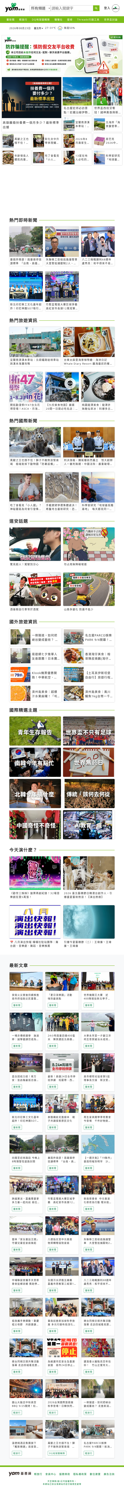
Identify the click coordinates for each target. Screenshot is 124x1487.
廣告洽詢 (109, 1474)
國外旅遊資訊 (23, 622)
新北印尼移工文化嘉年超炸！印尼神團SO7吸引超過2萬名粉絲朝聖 (25, 1120)
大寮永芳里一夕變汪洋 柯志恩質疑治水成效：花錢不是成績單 (99, 1039)
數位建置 (95, 1474)
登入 (107, 8)
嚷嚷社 (58, 19)
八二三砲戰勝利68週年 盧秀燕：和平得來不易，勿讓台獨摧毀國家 (99, 1283)
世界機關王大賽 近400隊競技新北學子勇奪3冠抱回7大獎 (97, 998)
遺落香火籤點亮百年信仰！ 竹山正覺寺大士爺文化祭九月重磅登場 (97, 1365)
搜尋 (70, 19)
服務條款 (64, 1474)
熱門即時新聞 (23, 220)
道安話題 (18, 521)
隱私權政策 (80, 1474)
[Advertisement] (62, 192)
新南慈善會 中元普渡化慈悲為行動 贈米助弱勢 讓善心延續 (98, 1202)
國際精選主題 (23, 710)
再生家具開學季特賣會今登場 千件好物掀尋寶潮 (97, 1120)
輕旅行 (23, 19)
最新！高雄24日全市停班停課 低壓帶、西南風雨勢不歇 (62, 1080)
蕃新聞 (11, 19)
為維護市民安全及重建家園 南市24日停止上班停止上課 (62, 1365)
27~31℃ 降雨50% (60, 28)
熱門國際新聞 (23, 421)
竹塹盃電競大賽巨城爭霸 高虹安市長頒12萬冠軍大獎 (62, 1202)
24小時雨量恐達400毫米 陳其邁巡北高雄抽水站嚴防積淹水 (61, 1039)
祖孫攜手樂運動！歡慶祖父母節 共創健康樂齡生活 (25, 1324)
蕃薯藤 (14, 8)
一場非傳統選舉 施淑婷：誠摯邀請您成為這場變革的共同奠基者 (25, 1039)
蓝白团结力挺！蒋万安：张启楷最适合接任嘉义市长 (25, 1080)
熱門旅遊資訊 (23, 320)
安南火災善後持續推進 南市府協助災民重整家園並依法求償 (27, 998)
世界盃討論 (111, 19)
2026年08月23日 (20, 28)
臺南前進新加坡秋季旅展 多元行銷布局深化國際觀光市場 (62, 1324)
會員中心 (50, 1474)
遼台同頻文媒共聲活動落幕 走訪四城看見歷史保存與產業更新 (98, 1324)
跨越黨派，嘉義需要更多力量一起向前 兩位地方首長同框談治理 (26, 1202)
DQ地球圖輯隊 (41, 19)
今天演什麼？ (23, 850)
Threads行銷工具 (88, 19)
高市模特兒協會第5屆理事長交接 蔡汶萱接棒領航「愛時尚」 (97, 1080)
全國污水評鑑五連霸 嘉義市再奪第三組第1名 (61, 1283)
